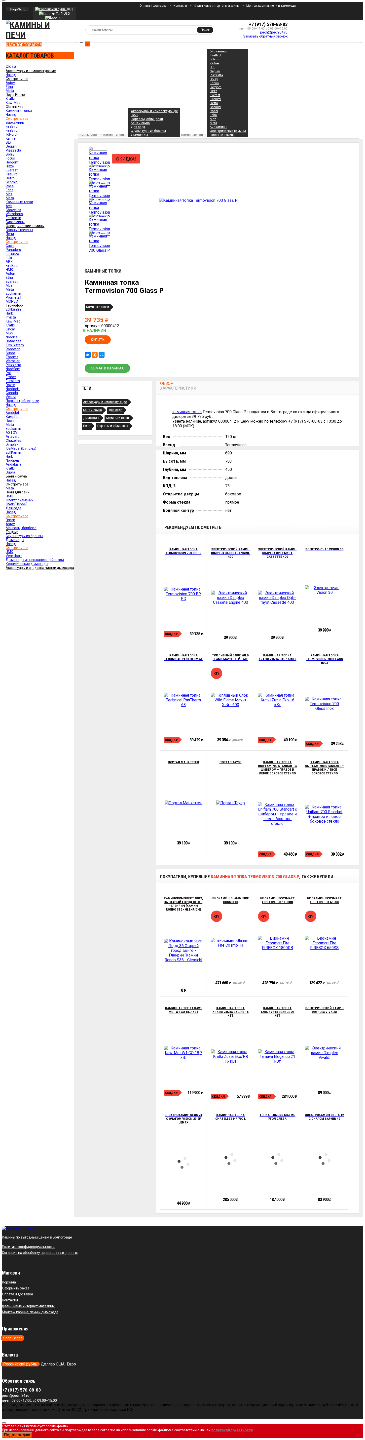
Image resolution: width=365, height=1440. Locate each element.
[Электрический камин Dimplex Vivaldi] (324, 1053)
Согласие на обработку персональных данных (40, 1253)
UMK (9, 552)
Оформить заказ (15, 1288)
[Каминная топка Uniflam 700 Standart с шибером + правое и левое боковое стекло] (277, 814)
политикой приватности (232, 1430)
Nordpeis (13, 389)
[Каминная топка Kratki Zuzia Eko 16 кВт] (277, 700)
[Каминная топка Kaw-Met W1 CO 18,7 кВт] (183, 1053)
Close (11, 66)
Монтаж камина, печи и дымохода (271, 5)
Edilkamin (13, 309)
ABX (9, 262)
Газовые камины (19, 230)
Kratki (10, 99)
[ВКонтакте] (88, 355)
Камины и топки (19, 111)
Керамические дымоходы (27, 564)
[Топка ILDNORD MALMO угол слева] (277, 1159)
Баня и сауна (140, 123)
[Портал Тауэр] (230, 802)
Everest (12, 170)
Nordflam (13, 369)
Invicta (11, 317)
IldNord (11, 134)
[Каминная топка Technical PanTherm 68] (183, 700)
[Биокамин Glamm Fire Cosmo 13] (230, 943)
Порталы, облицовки (22, 401)
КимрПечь (14, 417)
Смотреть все (17, 118)
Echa (9, 190)
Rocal (10, 186)
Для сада (13, 508)
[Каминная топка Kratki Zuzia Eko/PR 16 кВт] (230, 1056)
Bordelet (12, 413)
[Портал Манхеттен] (183, 802)
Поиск (205, 30)
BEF (9, 142)
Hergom (12, 162)
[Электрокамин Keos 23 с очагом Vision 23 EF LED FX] (183, 1163)
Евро (71, 1364)
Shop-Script (18, 9)
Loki (9, 258)
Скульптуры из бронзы (24, 536)
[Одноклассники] (95, 355)
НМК (9, 270)
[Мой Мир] (102, 355)
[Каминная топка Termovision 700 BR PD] (183, 594)
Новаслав (14, 341)
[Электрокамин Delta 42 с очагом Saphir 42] (324, 1159)
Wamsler (13, 361)
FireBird (12, 126)
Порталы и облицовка (112, 426)
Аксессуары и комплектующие (154, 111)
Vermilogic (14, 556)
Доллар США (53, 1364)
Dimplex (12, 444)
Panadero (13, 250)
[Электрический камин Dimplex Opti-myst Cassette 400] (277, 598)
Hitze (10, 166)
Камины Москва (90, 135)
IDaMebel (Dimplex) (21, 448)
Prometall (13, 297)
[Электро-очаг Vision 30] (324, 590)
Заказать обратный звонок (265, 36)
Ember (11, 377)
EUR (60, 18)
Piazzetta (13, 150)
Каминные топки (19, 202)
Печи (10, 234)
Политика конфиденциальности (28, 1247)
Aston (10, 274)
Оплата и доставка (153, 5)
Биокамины (15, 122)
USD (66, 13)
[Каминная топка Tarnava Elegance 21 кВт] (277, 1056)
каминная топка (187, 411)
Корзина (9, 1282)
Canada (12, 393)
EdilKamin (13, 452)
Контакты (180, 5)
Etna (9, 87)
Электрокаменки (20, 500)
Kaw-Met (13, 103)
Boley (10, 154)
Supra (10, 353)
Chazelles (13, 210)
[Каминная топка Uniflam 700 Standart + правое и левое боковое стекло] (324, 814)
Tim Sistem (15, 345)
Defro (10, 178)
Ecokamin (13, 218)
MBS (9, 333)
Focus (10, 158)
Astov (10, 83)
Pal (8, 373)
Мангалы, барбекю (21, 528)
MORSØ (12, 301)
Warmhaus (14, 214)
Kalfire (11, 138)
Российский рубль (20, 1364)
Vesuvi (11, 397)
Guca (10, 246)
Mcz (9, 194)
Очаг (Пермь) (17, 504)
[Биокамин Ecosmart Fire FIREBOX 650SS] (324, 943)
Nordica (12, 337)
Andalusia (13, 464)
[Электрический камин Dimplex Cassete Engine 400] (230, 598)
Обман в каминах (107, 368)
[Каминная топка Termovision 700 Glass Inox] (324, 704)
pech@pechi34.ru (274, 32)
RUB (70, 9)
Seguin (11, 146)
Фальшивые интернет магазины (216, 5)
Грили (10, 520)
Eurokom (13, 381)
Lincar (10, 329)
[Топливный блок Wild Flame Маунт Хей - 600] (230, 700)
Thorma (12, 357)
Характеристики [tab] (178, 388)
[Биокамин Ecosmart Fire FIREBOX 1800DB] (277, 943)
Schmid (12, 182)
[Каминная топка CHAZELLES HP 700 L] (230, 1159)
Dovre (10, 385)
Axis (9, 206)
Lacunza (12, 254)
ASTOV (11, 433)
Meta (10, 91)
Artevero (13, 437)
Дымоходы (15, 540)
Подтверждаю (17, 1435)
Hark (9, 313)
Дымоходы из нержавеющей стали (35, 560)
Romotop (13, 349)
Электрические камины (228, 131)
